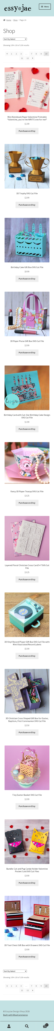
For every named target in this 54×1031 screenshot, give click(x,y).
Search (27, 1026)
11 (22, 58)
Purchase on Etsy (27, 131)
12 (28, 58)
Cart (41, 1024)
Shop (15, 20)
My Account (9, 1026)
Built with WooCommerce (15, 1015)
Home (8, 20)
